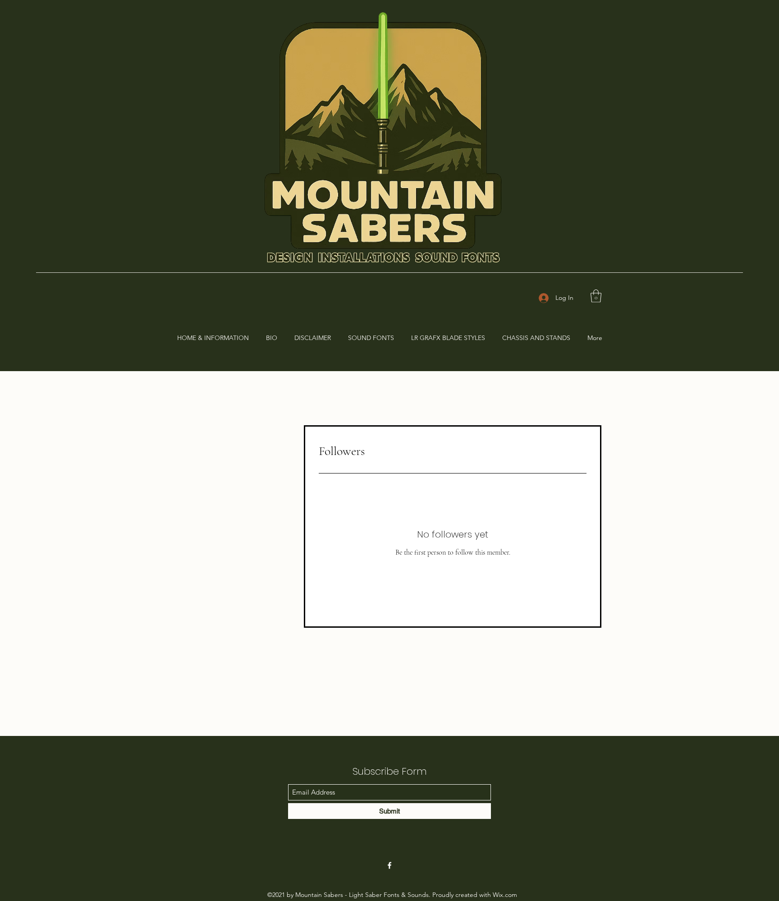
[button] (596, 296)
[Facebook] (389, 865)
